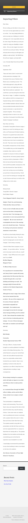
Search (5, 465)
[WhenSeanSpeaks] (14, 3)
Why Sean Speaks (8, 480)
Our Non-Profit (7, 484)
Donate (14, 7)
